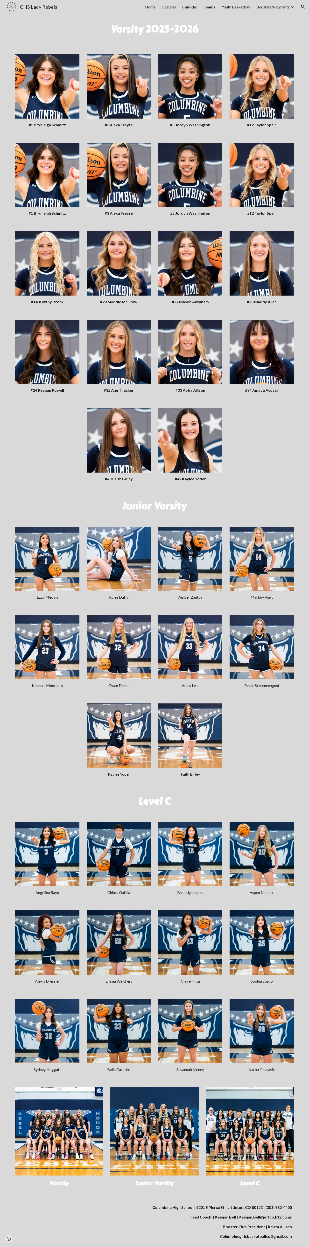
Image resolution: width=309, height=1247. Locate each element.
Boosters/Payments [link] (272, 7)
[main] (154, 31)
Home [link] (150, 7)
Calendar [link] (189, 7)
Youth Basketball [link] (236, 7)
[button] (303, 7)
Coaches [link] (169, 7)
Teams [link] (209, 7)
